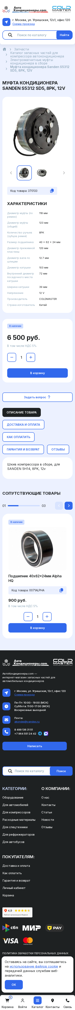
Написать (34, 746)
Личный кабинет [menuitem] (14, 888)
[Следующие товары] (69, 506)
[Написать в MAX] (46, 733)
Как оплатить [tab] (18, 437)
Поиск (61, 771)
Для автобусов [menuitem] (13, 842)
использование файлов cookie (34, 966)
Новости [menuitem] (47, 820)
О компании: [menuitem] (55, 788)
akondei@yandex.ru (27, 721)
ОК (14, 984)
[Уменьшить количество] (11, 357)
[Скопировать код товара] (52, 191)
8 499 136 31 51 (23, 729)
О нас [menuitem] (45, 797)
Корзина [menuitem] (8, 895)
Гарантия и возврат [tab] (23, 449)
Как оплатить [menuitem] (12, 873)
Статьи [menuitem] (46, 812)
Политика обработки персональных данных (35, 953)
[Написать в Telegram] (40, 733)
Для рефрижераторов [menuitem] (18, 834)
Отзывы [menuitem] (46, 827)
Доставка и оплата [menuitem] (16, 866)
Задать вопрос (35, 397)
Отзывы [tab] (58, 449)
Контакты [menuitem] (48, 805)
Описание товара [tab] (22, 412)
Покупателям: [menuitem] (18, 856)
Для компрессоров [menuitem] (16, 812)
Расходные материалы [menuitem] (18, 820)
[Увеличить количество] (30, 357)
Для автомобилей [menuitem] (15, 805)
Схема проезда (23, 24)
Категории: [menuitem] (14, 788)
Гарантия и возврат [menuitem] (16, 880)
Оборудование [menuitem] (12, 797)
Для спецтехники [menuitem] (15, 827)
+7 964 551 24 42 (25, 733)
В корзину (37, 373)
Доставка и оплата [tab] (23, 424)
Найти (64, 35)
